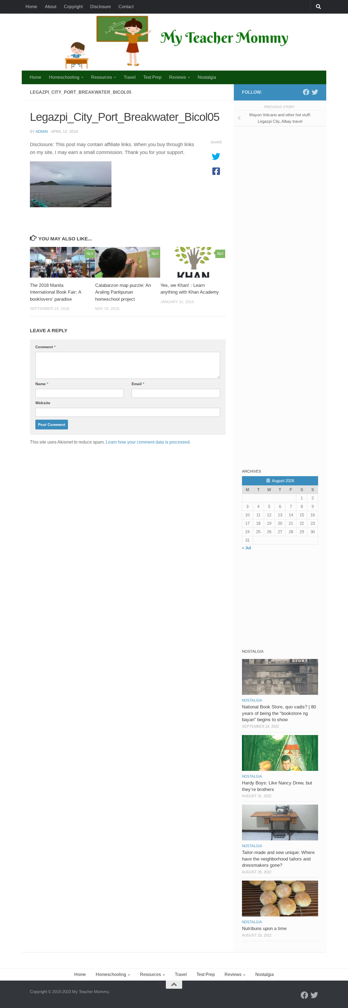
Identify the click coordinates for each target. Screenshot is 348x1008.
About (50, 6)
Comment (45, 347)
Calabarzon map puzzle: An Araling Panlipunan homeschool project (123, 292)
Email (138, 384)
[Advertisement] (283, 168)
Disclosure (100, 6)
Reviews (177, 77)
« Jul (246, 547)
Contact (126, 6)
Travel (130, 77)
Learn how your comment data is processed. (148, 442)
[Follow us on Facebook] (306, 92)
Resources (101, 77)
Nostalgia (207, 77)
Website (42, 403)
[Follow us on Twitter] (315, 92)
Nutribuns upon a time (264, 928)
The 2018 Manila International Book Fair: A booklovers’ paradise (55, 292)
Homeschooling (64, 77)
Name (41, 384)
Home (31, 6)
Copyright (73, 6)
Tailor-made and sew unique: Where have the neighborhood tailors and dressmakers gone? (278, 859)
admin (42, 131)
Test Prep (152, 77)
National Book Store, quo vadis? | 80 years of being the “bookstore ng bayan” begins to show (279, 713)
